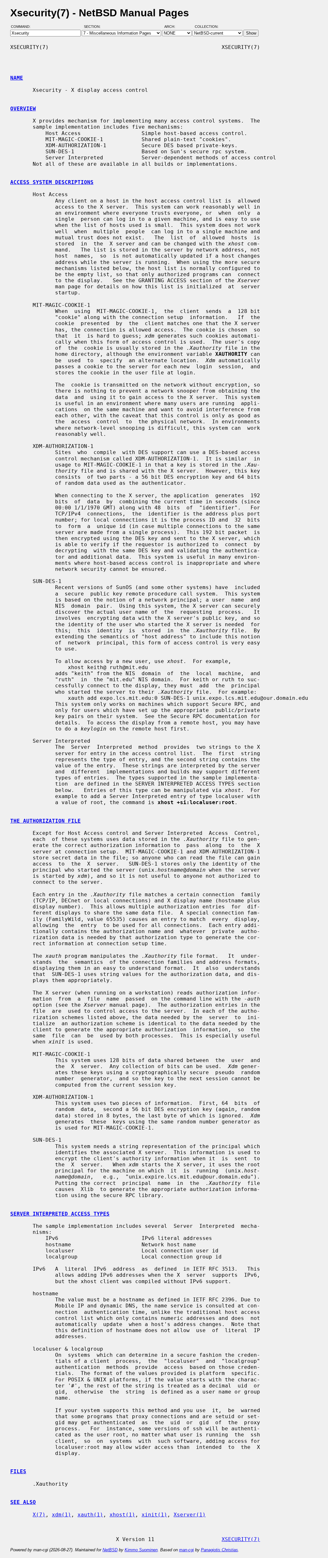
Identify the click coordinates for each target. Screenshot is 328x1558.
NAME (16, 78)
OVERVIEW (23, 109)
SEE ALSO (23, 1502)
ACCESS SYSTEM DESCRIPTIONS (52, 182)
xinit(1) (154, 1515)
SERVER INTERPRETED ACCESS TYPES (60, 1214)
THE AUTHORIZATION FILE (45, 821)
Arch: (172, 26)
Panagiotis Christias (219, 1549)
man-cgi (186, 1549)
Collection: (206, 26)
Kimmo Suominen (141, 1549)
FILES (18, 1471)
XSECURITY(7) (241, 1539)
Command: (22, 26)
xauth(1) (90, 1515)
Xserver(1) (190, 1515)
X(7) (39, 1515)
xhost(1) (122, 1515)
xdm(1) (61, 1515)
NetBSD (110, 1549)
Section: (93, 26)
